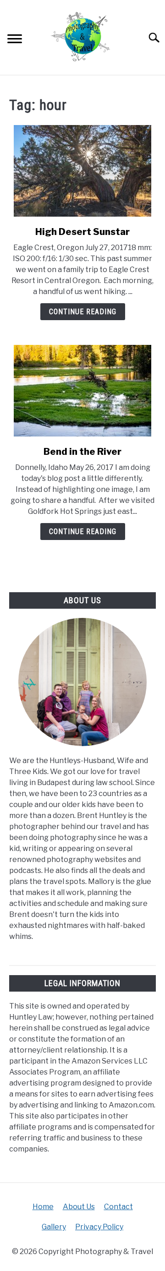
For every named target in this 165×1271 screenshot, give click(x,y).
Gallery (54, 1226)
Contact (118, 1206)
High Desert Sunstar (82, 231)
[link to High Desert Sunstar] (82, 171)
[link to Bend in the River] (82, 390)
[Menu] (14, 40)
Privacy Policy (99, 1226)
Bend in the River (82, 451)
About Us (79, 1206)
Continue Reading (82, 311)
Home (43, 1206)
